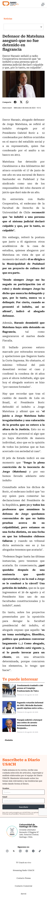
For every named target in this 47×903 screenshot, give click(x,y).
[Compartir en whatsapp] (27, 102)
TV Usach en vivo (23, 862)
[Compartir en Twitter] (21, 102)
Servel (23, 893)
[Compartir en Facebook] (15, 102)
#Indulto (9, 740)
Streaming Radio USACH (23, 870)
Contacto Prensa (24, 878)
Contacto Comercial (23, 886)
